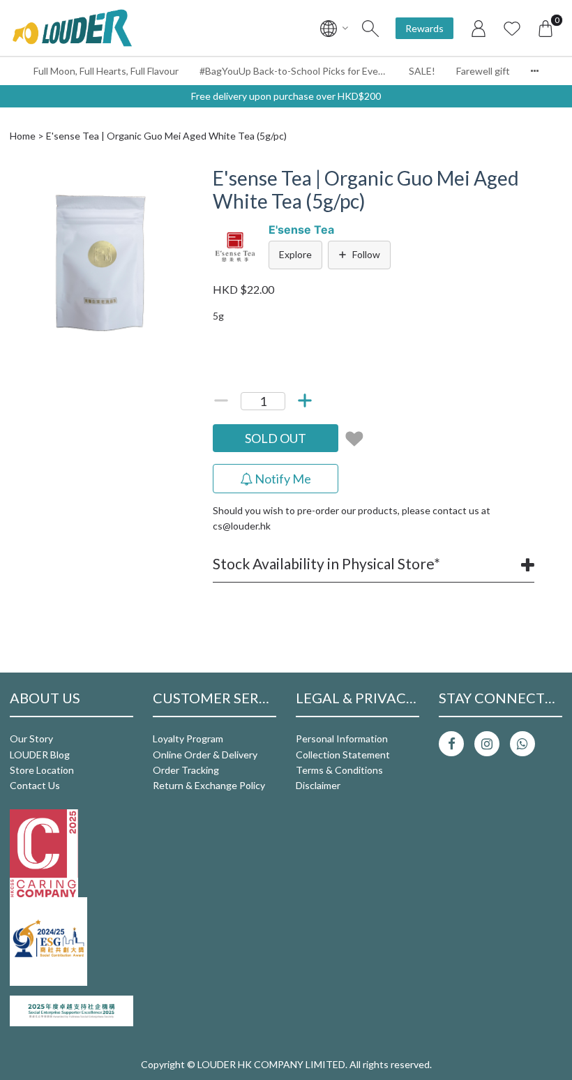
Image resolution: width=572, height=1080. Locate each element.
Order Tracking (186, 770)
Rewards (424, 28)
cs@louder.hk (242, 526)
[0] (545, 28)
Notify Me (282, 478)
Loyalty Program (188, 738)
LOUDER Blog (40, 754)
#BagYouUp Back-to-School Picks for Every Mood (299, 71)
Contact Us (35, 785)
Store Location (42, 770)
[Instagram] (486, 743)
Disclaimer (318, 785)
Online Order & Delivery (205, 754)
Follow (366, 254)
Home (23, 136)
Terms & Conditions (339, 770)
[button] (172, 179)
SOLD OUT (275, 438)
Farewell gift (483, 71)
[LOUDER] (72, 28)
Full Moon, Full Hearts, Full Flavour (106, 71)
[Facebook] (451, 743)
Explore (295, 254)
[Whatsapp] (522, 743)
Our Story (31, 738)
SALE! (422, 71)
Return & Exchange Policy (209, 785)
